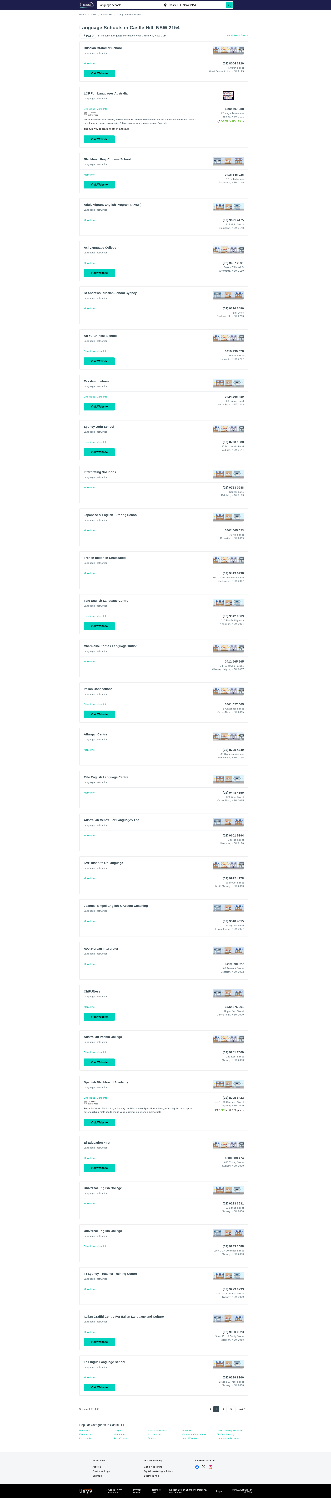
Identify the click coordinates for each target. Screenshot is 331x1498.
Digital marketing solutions (158, 1471)
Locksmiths (85, 1438)
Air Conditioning (225, 1434)
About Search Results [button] (237, 35)
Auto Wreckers (190, 1438)
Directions (89, 108)
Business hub (151, 1475)
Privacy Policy (137, 1491)
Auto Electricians (157, 1430)
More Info (89, 63)
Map (88, 35)
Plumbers (84, 1430)
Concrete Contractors (194, 1434)
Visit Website (99, 73)
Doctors (152, 1438)
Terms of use (157, 1491)
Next (240, 1409)
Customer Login (102, 1471)
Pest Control (120, 1438)
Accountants (155, 1434)
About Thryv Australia (115, 1491)
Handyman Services (228, 1438)
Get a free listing (153, 1466)
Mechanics (120, 1434)
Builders (187, 1430)
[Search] (229, 5)
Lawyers (118, 1430)
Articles (97, 1466)
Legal (219, 1491)
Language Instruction (96, 53)
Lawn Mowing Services (229, 1430)
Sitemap (97, 1475)
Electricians (85, 1434)
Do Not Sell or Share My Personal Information (188, 1491)
